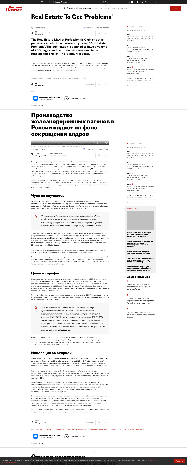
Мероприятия (100, 8)
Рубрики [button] (69, 8)
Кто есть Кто (123, 8)
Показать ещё (132, 86)
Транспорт (70, 429)
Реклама (112, 8)
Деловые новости (59, 429)
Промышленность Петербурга (98, 429)
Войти (175, 8)
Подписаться (109, 2)
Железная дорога (81, 429)
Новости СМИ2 (37, 105)
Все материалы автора (57, 33)
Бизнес (49, 429)
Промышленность (115, 429)
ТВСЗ (57, 164)
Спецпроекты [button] (83, 8)
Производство (140, 429)
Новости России (129, 429)
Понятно (179, 461)
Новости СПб (40, 429)
